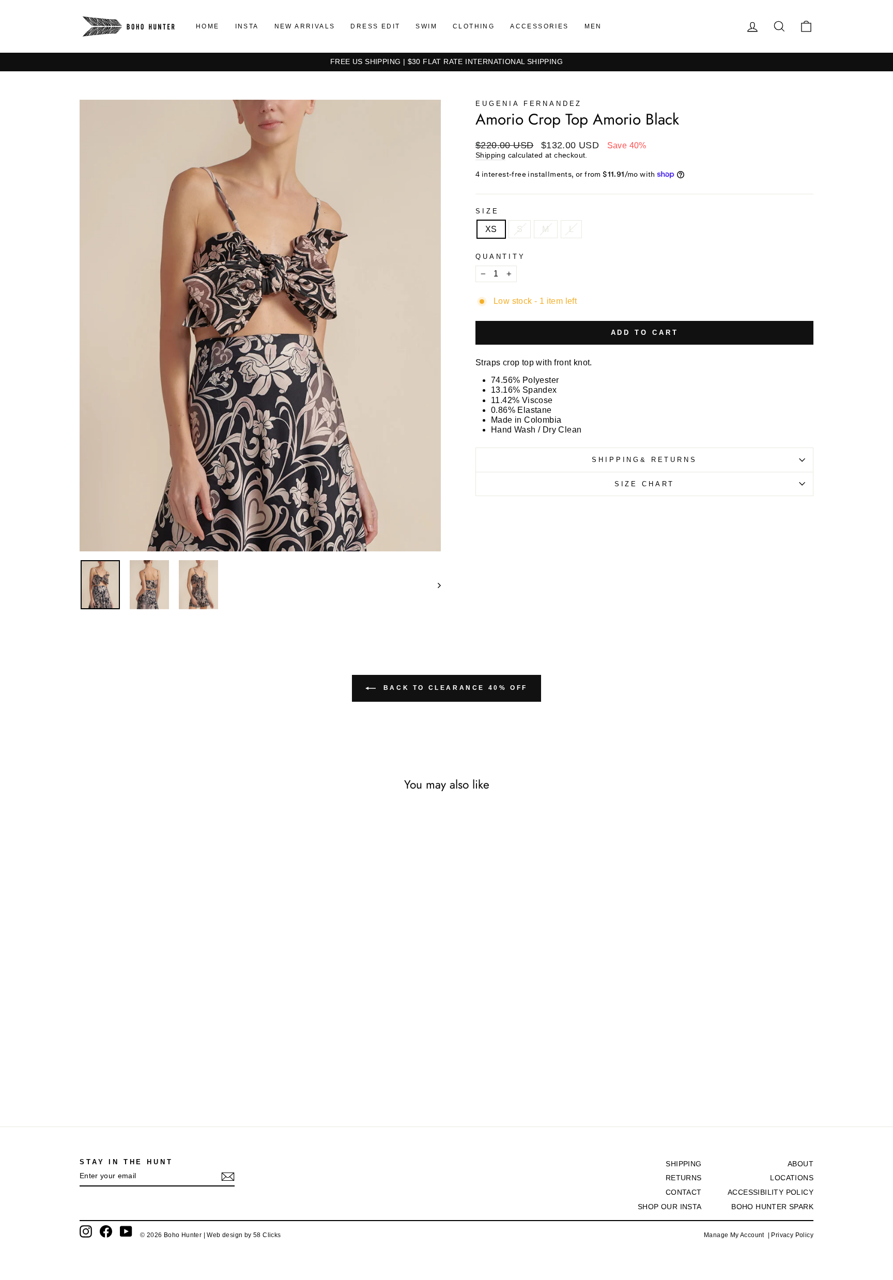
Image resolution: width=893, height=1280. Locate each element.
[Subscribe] (228, 1176)
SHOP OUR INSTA (670, 1207)
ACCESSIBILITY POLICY (770, 1192)
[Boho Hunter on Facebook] (106, 1231)
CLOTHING (474, 26)
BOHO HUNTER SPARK (772, 1207)
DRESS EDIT (375, 26)
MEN (593, 26)
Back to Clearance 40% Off (454, 687)
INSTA (247, 26)
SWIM (426, 26)
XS (491, 229)
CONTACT (684, 1192)
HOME (208, 26)
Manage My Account (736, 1235)
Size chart (644, 484)
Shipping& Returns (644, 460)
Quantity (500, 256)
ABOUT (800, 1164)
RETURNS (684, 1178)
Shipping (490, 155)
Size (487, 211)
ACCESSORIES (539, 26)
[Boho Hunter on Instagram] (86, 1231)
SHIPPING (683, 1164)
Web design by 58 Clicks (244, 1235)
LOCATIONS (791, 1178)
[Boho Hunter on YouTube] (126, 1231)
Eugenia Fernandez (528, 103)
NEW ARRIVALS (304, 26)
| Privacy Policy (790, 1235)
